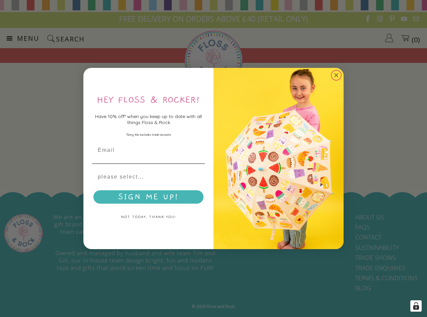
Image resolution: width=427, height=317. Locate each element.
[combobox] (146, 177)
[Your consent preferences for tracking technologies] (416, 306)
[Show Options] (198, 177)
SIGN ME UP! (148, 197)
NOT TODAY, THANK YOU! (148, 217)
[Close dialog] (336, 75)
